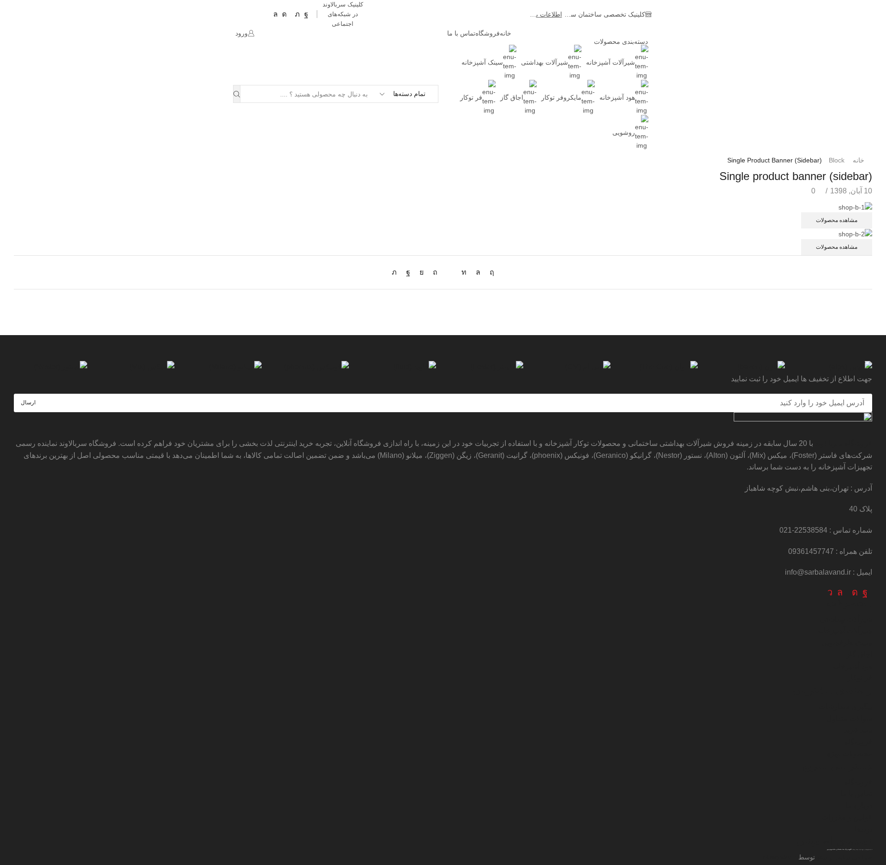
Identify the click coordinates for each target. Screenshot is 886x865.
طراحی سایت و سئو (844, 857)
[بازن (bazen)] (748, 367)
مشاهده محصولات (836, 220)
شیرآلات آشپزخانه (610, 62)
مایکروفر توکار (561, 97)
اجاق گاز (511, 97)
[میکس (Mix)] (137, 367)
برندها (863, 829)
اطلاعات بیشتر (539, 14)
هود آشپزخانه (617, 97)
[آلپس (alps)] (835, 367)
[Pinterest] (435, 272)
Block (836, 160)
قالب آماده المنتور (865, 861)
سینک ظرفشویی (846, 643)
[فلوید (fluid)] (399, 367)
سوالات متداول (849, 718)
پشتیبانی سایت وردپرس (834, 849)
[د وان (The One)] (661, 367)
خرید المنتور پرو (854, 861)
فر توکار (471, 97)
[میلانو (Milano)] (225, 367)
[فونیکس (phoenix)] (312, 367)
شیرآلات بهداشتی (544, 62)
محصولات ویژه (849, 753)
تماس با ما (461, 33)
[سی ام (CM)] (574, 367)
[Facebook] (408, 272)
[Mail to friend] (449, 272)
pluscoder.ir (779, 857)
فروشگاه (487, 33)
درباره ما (858, 806)
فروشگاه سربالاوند (843, 443)
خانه (505, 33)
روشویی (623, 132)
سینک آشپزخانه (482, 62)
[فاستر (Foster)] (486, 367)
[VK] (421, 272)
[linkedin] (464, 272)
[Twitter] (396, 272)
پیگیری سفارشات (845, 706)
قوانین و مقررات (846, 817)
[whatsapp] (478, 272)
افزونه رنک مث (846, 849)
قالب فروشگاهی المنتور (840, 861)
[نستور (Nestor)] (50, 367)
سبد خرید (858, 730)
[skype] (489, 272)
